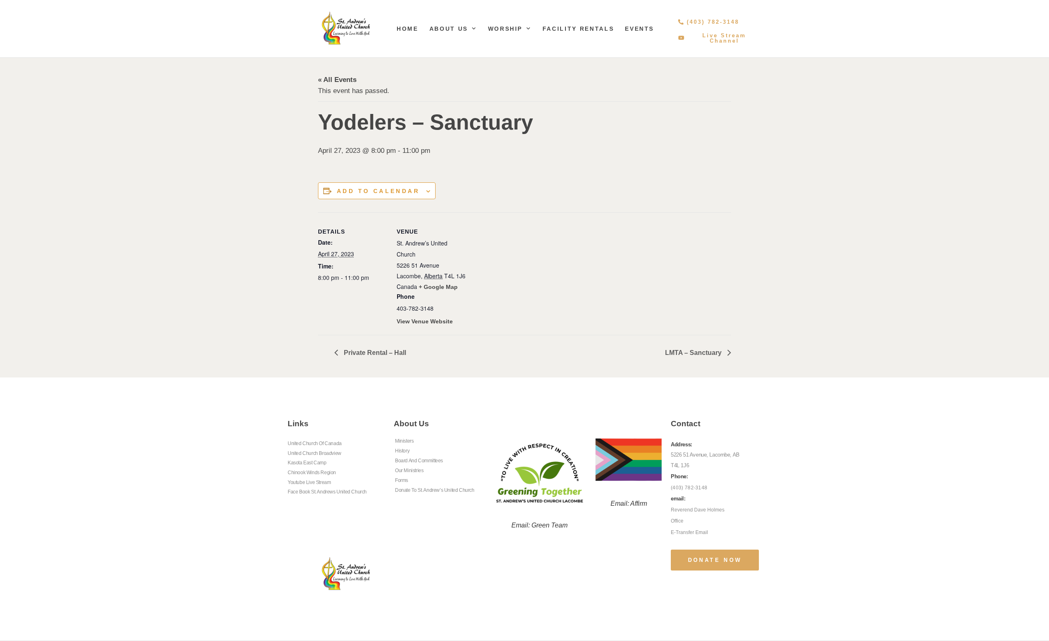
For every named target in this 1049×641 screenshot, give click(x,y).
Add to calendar (378, 191)
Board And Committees (419, 461)
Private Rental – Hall (374, 352)
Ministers (404, 441)
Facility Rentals (578, 28)
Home (407, 28)
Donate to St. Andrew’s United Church (435, 490)
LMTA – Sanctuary (694, 352)
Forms (401, 480)
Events (639, 28)
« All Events (337, 80)
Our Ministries (409, 470)
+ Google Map (438, 287)
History (402, 451)
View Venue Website (425, 321)
